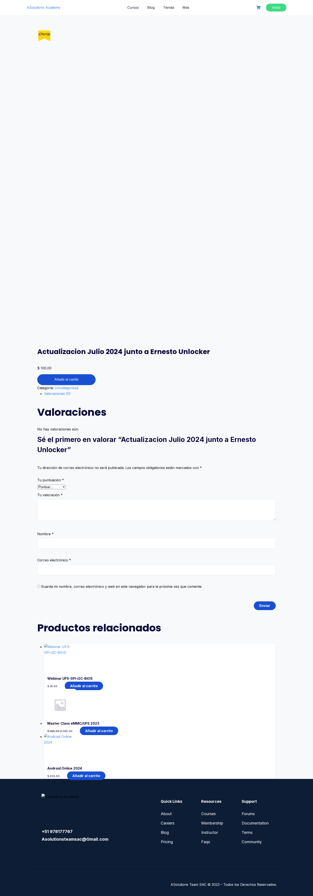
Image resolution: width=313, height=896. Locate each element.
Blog (151, 7)
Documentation (255, 823)
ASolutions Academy (43, 7)
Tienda (168, 7)
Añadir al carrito (66, 379)
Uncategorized (66, 388)
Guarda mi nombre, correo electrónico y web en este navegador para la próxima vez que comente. (121, 586)
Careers (167, 823)
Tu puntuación (50, 480)
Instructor (209, 832)
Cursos (133, 7)
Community (252, 842)
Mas (185, 7)
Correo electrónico (54, 560)
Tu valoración (50, 495)
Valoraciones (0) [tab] (57, 393)
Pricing (167, 842)
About (166, 813)
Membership (212, 823)
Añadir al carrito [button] (84, 686)
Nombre (45, 534)
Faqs (205, 842)
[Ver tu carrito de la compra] (259, 8)
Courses (208, 813)
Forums (248, 813)
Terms (247, 832)
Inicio (276, 7)
